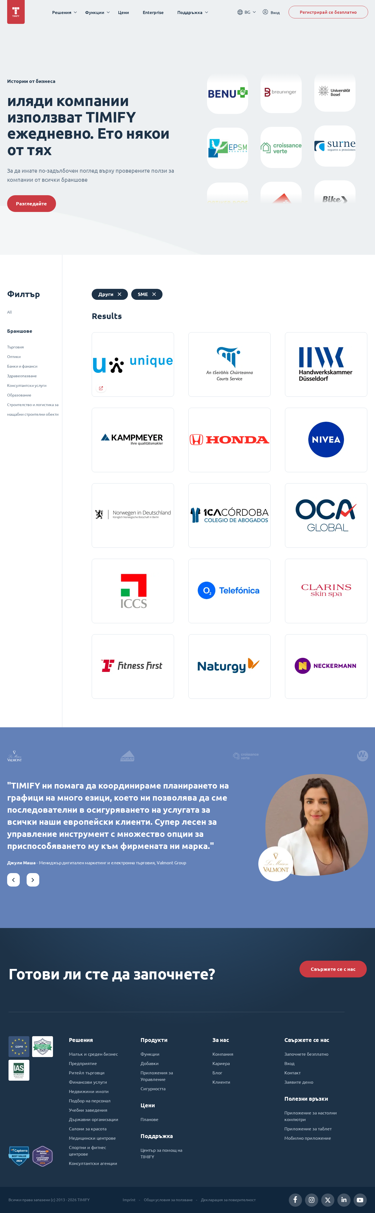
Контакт (292, 1072)
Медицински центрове (92, 1138)
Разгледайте (31, 203)
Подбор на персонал (90, 1100)
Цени (123, 12)
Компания (222, 1054)
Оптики (14, 356)
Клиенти (221, 1082)
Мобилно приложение (307, 1138)
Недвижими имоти (89, 1091)
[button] (13, 880)
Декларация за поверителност (228, 1200)
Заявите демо (298, 1082)
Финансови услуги (88, 1082)
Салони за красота (88, 1128)
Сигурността (153, 1088)
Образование (19, 395)
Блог (217, 1072)
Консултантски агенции (93, 1163)
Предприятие (83, 1063)
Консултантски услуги (26, 385)
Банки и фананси (22, 366)
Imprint (129, 1200)
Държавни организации (93, 1119)
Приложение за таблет (308, 1128)
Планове (149, 1119)
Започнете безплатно (306, 1054)
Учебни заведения (88, 1110)
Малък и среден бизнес (93, 1054)
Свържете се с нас (333, 969)
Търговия (15, 347)
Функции (150, 1054)
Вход (289, 1063)
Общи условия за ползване (168, 1200)
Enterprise (153, 12)
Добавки (150, 1063)
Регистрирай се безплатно (328, 12)
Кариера (221, 1063)
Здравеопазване (22, 376)
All (9, 312)
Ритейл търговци (87, 1072)
